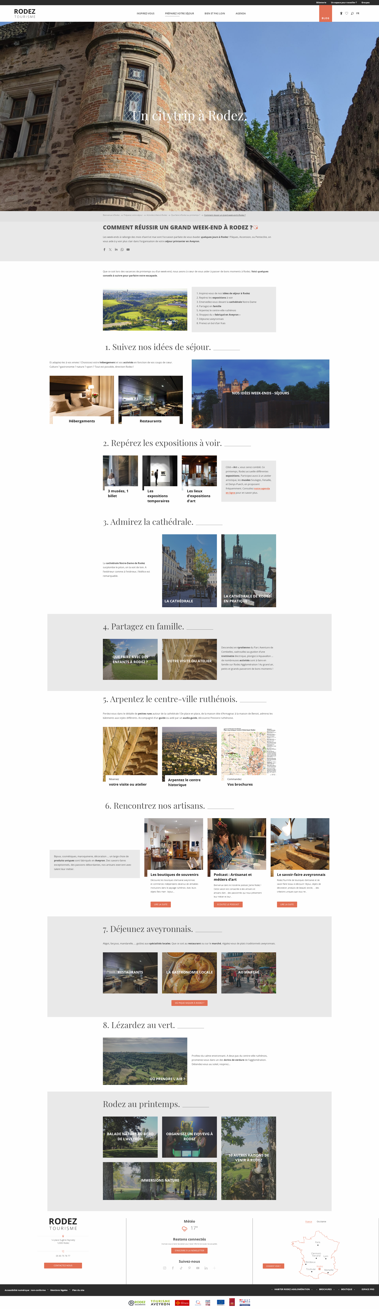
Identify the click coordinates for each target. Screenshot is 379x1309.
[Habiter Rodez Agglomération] (269, 1289)
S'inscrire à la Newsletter (189, 1250)
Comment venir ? (273, 1266)
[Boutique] (336, 1289)
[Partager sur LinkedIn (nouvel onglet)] (116, 250)
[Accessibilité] (341, 13)
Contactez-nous (63, 1265)
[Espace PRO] (357, 1289)
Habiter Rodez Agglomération (292, 1289)
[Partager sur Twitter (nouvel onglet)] (110, 250)
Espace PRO (368, 1289)
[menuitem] (22, 13)
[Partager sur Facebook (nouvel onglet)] (104, 250)
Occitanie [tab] (321, 1221)
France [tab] (308, 1221)
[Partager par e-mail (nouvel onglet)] (128, 250)
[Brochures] (314, 1289)
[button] (352, 13)
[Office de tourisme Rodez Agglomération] (63, 1224)
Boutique (346, 1289)
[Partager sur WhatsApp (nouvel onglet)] (122, 250)
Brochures (325, 1289)
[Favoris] (347, 13)
